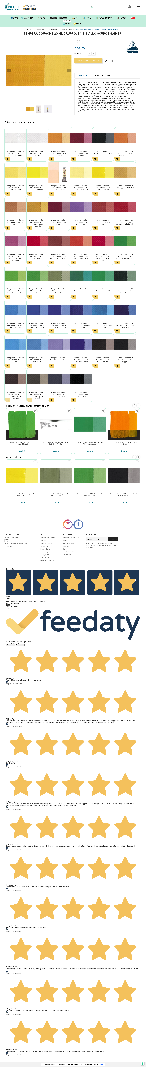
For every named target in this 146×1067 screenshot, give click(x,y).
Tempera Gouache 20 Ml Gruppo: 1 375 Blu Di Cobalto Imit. (15, 325)
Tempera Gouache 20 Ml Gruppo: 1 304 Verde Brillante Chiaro (15, 291)
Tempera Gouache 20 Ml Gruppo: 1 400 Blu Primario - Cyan (103, 325)
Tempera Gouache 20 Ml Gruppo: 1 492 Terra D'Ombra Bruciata (15, 395)
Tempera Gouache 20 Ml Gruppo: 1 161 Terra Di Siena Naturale (37, 223)
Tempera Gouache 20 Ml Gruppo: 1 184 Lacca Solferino (81, 222)
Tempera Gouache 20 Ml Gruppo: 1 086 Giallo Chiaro (15, 188)
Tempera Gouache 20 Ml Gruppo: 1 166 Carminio (81, 153)
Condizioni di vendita (47, 537)
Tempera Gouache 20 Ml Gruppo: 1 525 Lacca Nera (81, 394)
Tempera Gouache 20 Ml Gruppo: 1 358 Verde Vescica (125, 291)
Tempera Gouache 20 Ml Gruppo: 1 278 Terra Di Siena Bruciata (59, 256)
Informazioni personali (71, 537)
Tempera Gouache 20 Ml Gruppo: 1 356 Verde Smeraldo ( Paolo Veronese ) (103, 292)
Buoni (65, 549)
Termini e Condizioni (47, 560)
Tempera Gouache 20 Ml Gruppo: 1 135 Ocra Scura (15, 222)
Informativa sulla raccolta (54, 1064)
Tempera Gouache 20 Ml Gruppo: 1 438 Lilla (59, 359)
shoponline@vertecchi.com (17, 544)
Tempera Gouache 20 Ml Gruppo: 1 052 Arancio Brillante (125, 153)
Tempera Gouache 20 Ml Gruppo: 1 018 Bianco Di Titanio (15, 153)
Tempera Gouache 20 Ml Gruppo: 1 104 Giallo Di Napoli (81, 188)
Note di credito (68, 543)
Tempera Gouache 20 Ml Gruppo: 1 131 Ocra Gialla (125, 188)
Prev (9, 70)
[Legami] (133, 18)
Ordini (65, 540)
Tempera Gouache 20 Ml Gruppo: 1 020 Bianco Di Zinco (37, 153)
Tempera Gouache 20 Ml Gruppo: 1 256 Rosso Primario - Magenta (15, 257)
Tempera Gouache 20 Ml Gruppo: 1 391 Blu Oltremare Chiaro (37, 325)
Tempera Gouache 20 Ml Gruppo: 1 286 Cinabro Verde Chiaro (125, 256)
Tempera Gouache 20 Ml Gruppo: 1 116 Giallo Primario (103, 188)
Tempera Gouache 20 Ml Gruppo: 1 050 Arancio (59, 153)
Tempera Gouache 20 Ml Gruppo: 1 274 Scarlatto (37, 256)
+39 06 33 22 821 (13, 547)
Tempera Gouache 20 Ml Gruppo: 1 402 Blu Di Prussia (125, 325)
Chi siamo (43, 540)
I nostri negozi (45, 552)
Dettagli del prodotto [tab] (102, 75)
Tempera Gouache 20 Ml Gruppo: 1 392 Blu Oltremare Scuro (59, 325)
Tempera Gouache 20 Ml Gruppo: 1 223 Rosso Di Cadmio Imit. (125, 222)
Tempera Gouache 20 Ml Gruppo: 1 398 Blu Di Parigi (81, 325)
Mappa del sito (45, 549)
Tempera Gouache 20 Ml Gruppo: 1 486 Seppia (125, 360)
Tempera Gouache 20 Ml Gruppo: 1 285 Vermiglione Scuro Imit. (103, 257)
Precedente (10, 645)
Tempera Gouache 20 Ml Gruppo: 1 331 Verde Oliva (59, 291)
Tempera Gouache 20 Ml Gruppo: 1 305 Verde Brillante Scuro (37, 291)
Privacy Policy (45, 555)
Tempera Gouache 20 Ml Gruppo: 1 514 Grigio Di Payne (59, 394)
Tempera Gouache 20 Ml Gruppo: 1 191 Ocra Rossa (103, 222)
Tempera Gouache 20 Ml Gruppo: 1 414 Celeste (15, 360)
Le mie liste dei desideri (71, 552)
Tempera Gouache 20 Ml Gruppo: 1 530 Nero (103, 152)
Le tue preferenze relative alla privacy (83, 1064)
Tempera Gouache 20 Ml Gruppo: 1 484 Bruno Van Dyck (103, 360)
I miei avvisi (67, 555)
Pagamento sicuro (46, 543)
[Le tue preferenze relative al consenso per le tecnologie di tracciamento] (142, 1063)
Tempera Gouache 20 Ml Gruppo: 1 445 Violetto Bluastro (81, 360)
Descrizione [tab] (83, 75)
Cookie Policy (44, 558)
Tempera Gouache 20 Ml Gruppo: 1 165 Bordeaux (59, 222)
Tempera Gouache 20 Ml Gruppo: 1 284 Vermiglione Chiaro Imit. (81, 257)
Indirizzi (66, 546)
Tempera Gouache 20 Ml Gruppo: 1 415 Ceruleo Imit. (37, 360)
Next (69, 70)
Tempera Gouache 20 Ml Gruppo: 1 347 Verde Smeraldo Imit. (81, 291)
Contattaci (44, 546)
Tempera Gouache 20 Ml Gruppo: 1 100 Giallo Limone (37, 188)
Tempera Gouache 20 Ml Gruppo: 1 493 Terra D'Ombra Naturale (37, 395)
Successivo (20, 645)
